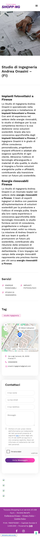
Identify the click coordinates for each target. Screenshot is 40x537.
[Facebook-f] (16, 531)
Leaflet (14, 349)
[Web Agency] (30, 526)
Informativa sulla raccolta (9, 535)
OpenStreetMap (23, 349)
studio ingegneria (11, 315)
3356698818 (12, 362)
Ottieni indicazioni (27, 328)
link (17, 435)
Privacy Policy (28, 516)
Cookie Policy (20, 519)
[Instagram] (23, 531)
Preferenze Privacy (12, 516)
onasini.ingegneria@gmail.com (19, 366)
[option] (20, 33)
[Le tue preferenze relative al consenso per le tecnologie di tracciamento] (36, 533)
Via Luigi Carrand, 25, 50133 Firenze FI (18, 357)
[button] (36, 5)
